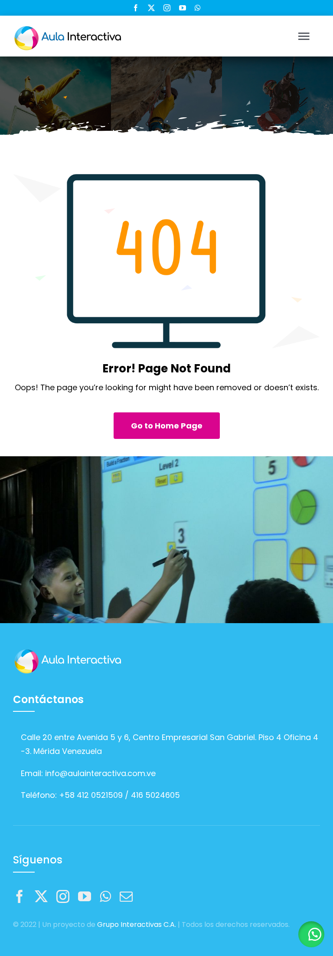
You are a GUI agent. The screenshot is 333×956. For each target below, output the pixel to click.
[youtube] (182, 7)
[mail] (126, 896)
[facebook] (135, 7)
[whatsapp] (198, 7)
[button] (311, 934)
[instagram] (166, 7)
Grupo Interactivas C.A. (136, 924)
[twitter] (151, 7)
